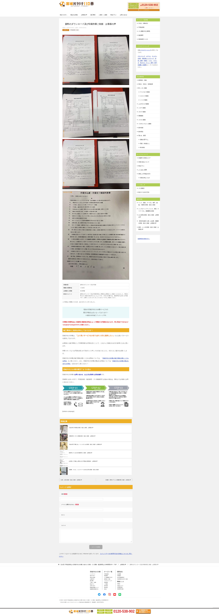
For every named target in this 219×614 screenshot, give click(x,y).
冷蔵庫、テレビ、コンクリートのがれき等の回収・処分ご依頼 (84, 469)
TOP (88, 564)
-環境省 (118, 583)
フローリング (141, 56)
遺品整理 (140, 35)
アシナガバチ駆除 (145, 92)
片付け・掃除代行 (143, 23)
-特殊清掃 (106, 582)
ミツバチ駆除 (143, 100)
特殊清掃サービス (143, 39)
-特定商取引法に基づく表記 (122, 579)
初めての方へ (63, 15)
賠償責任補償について (94, 587)
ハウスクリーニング (145, 50)
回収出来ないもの (145, 177)
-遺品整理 (106, 575)
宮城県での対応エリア (144, 158)
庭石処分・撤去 (142, 80)
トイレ (150, 60)
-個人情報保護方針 (120, 577)
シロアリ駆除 (142, 108)
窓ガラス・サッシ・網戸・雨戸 (148, 62)
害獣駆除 (140, 115)
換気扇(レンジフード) (148, 58)
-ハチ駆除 (106, 584)
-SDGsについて (120, 585)
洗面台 (145, 60)
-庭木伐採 (106, 585)
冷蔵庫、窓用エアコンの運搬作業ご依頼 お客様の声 (118, 480)
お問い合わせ (123, 15)
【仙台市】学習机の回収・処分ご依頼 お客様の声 (81, 427)
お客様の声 (84, 15)
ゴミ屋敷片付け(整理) (144, 31)
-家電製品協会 (120, 587)
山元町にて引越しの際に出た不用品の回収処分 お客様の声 (83, 461)
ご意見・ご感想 (103, 15)
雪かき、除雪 (142, 135)
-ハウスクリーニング (108, 580)
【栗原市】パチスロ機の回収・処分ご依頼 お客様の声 (82, 436)
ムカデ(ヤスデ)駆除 (143, 104)
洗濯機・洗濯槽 (142, 65)
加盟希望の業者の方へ (144, 238)
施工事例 (93, 15)
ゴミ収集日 (141, 188)
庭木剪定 (140, 131)
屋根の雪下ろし (144, 139)
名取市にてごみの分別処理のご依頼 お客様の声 (80, 452)
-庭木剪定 (106, 587)
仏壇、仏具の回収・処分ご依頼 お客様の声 (71, 480)
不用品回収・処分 (74, 30)
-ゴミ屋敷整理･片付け (108, 577)
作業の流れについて (143, 162)
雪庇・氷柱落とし (145, 143)
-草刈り (105, 589)
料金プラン (114, 15)
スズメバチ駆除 (144, 96)
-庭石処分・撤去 (107, 579)
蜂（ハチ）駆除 (142, 88)
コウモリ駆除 (142, 119)
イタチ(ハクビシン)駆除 (144, 123)
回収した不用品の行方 (144, 173)
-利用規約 (119, 575)
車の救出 (142, 147)
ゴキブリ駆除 (142, 111)
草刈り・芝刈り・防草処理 (145, 84)
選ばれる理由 (74, 15)
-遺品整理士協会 (120, 588)
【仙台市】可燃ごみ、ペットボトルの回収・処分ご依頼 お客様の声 (85, 444)
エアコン (148, 56)
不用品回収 (141, 27)
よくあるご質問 (142, 170)
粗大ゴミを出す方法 (143, 192)
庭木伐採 (140, 127)
